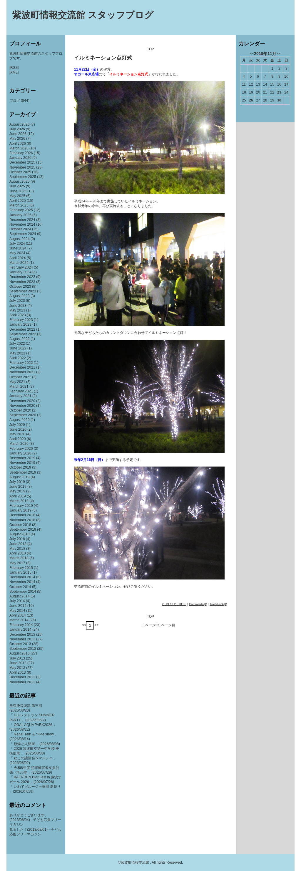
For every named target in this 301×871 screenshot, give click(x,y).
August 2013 (19, 653)
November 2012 (22, 682)
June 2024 (17, 248)
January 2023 (20, 324)
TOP (150, 49)
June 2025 (17, 191)
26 (251, 100)
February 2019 (21, 506)
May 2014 (17, 611)
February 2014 (21, 625)
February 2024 (21, 267)
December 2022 (22, 329)
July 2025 (17, 186)
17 (286, 84)
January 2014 (20, 629)
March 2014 (19, 620)
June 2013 (17, 663)
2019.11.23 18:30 (174, 604)
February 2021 (21, 391)
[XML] (14, 72)
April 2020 (17, 439)
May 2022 (17, 353)
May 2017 (17, 563)
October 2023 (20, 286)
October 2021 (20, 377)
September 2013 (22, 649)
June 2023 (17, 306)
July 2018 (17, 539)
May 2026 (17, 138)
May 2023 (17, 310)
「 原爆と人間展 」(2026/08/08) (34, 744)
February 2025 (21, 210)
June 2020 (17, 429)
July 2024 (17, 244)
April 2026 (17, 143)
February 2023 (21, 320)
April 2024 (17, 258)
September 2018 (22, 529)
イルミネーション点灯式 (103, 58)
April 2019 (17, 496)
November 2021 (22, 372)
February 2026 (21, 153)
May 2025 (17, 196)
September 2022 (22, 334)
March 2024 (19, 263)
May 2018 (17, 549)
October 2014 (20, 587)
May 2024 (17, 253)
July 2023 (17, 301)
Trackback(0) (218, 604)
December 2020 (22, 401)
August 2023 (19, 296)
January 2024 (20, 272)
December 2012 (22, 677)
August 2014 (19, 596)
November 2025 (22, 167)
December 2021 (22, 367)
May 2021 (17, 382)
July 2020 (17, 425)
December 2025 (22, 162)
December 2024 (22, 220)
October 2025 (20, 172)
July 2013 (17, 658)
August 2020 (19, 420)
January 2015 (20, 572)
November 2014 (22, 582)
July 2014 (17, 601)
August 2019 (19, 477)
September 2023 (22, 291)
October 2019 (20, 467)
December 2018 (22, 515)
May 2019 (17, 491)
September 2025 (22, 177)
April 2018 (17, 553)
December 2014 (22, 577)
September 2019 (22, 472)
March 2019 (19, 501)
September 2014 (22, 591)
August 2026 (19, 124)
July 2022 (17, 344)
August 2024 (19, 239)
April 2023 (17, 315)
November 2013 (22, 639)
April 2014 (17, 615)
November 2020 (22, 406)
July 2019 (17, 482)
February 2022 (21, 363)
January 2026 (20, 158)
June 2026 (17, 134)
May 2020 (17, 434)
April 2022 (17, 358)
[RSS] (14, 68)
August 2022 (19, 339)
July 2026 (17, 129)
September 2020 (22, 415)
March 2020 (19, 444)
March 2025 (19, 205)
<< (84, 625)
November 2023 (22, 282)
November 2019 (22, 463)
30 (279, 100)
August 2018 (19, 534)
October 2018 (20, 525)
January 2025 (20, 215)
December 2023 (22, 277)
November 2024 (22, 224)
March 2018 (19, 558)
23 (279, 92)
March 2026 (19, 148)
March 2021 (19, 386)
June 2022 (17, 348)
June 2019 (17, 486)
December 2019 (22, 458)
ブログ (14, 101)
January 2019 (20, 510)
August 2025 (19, 181)
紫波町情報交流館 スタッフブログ (83, 15)
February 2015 (21, 568)
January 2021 (20, 396)
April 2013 (17, 672)
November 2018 (22, 520)
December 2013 (22, 634)
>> (97, 625)
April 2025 (17, 201)
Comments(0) (198, 604)
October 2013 (20, 644)
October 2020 (20, 410)
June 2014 (17, 606)
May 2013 (17, 668)
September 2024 (22, 234)
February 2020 (21, 449)
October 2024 (20, 229)
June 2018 (17, 544)
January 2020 (20, 453)
